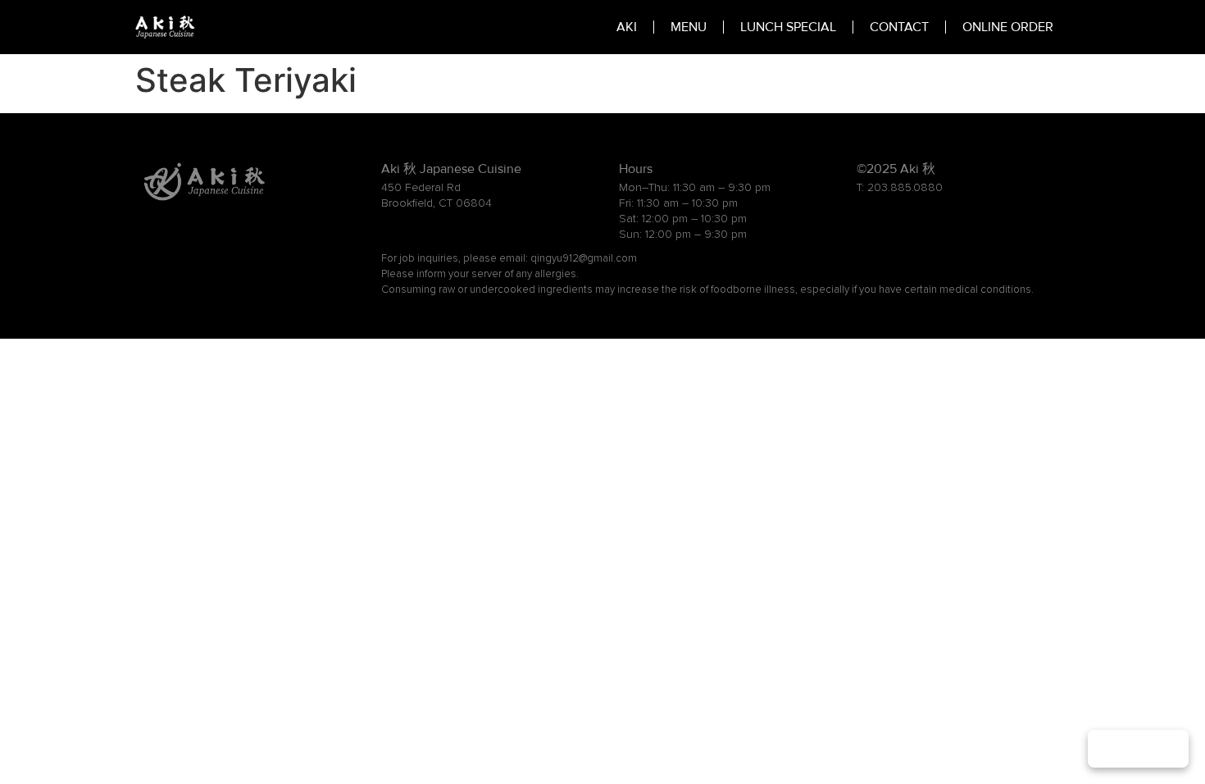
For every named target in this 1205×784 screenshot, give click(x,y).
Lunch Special (788, 27)
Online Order (1007, 27)
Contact (899, 27)
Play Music (1138, 749)
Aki (626, 27)
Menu (689, 27)
